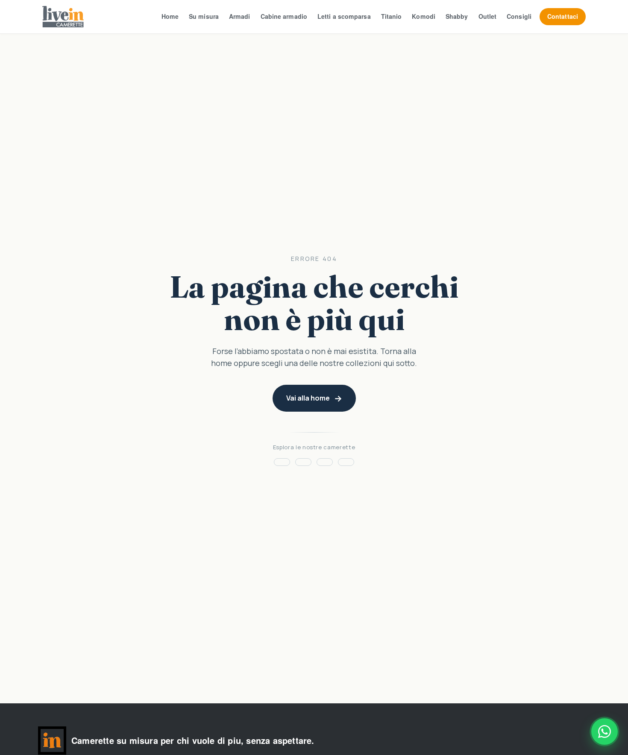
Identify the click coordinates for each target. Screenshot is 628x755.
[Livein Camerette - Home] (63, 16)
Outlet (487, 16)
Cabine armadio (284, 16)
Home (170, 16)
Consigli (519, 16)
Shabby (457, 16)
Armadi (239, 16)
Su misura (204, 16)
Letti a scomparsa (344, 16)
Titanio (391, 16)
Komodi (423, 16)
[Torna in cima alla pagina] (52, 740)
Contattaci (562, 16)
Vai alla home (308, 398)
